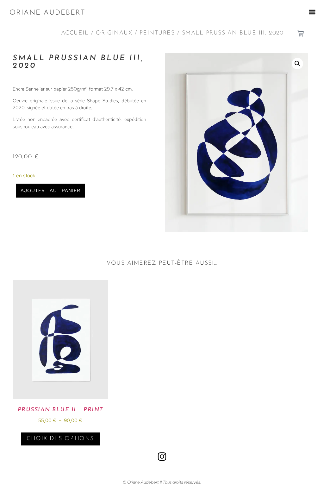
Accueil (75, 33)
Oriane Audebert (47, 12)
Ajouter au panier (50, 190)
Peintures (157, 33)
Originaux (114, 33)
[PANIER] (300, 34)
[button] (312, 11)
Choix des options (60, 439)
